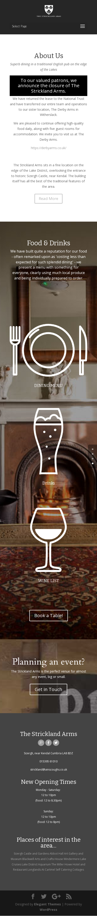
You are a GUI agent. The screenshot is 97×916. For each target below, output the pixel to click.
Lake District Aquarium (36, 864)
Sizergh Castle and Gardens (31, 853)
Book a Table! (48, 615)
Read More (48, 198)
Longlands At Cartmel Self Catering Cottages (56, 869)
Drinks (48, 483)
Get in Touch (48, 689)
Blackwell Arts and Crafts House (42, 859)
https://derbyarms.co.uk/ (48, 148)
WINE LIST (48, 580)
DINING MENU (48, 385)
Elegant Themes (47, 904)
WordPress (48, 909)
